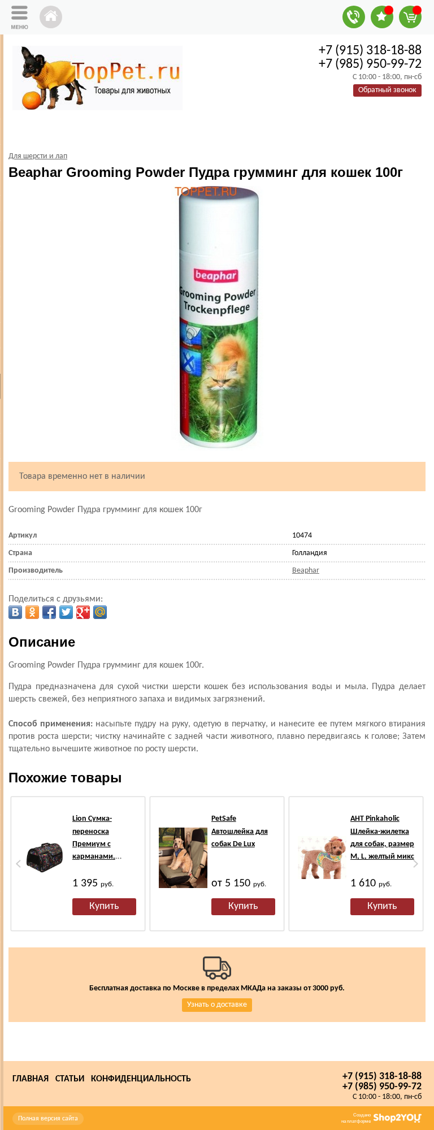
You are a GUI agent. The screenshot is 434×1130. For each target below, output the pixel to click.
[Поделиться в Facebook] (49, 612)
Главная (30, 1079)
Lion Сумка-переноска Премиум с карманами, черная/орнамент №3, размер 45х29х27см (103, 857)
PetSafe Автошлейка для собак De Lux (239, 831)
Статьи (69, 1079)
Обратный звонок (387, 90)
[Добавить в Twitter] (66, 612)
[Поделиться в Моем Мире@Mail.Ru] (100, 612)
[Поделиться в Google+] (83, 612)
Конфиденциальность (141, 1079)
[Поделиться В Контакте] (15, 612)
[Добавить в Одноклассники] (32, 612)
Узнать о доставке (217, 1005)
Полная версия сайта (48, 1118)
